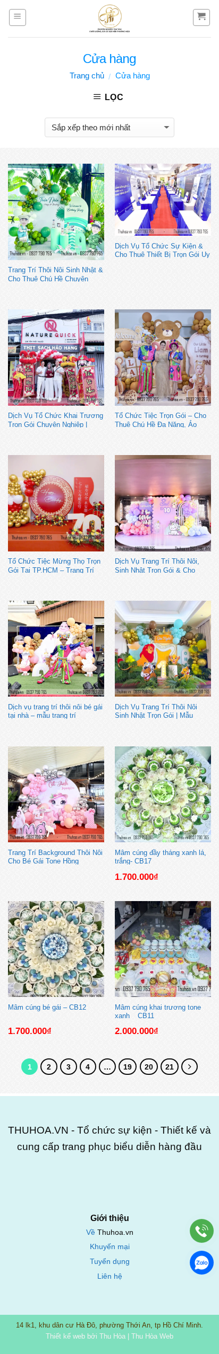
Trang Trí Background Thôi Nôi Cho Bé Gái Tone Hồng (55, 857)
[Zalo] (202, 1263)
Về (91, 1232)
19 (127, 1067)
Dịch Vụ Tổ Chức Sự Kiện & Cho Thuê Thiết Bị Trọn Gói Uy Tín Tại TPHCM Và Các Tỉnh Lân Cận (162, 250)
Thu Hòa (112, 1336)
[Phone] (202, 1231)
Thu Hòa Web (152, 1336)
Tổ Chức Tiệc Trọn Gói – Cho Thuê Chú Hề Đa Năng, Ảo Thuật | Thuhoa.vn (160, 419)
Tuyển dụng (110, 1262)
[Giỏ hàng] (201, 17)
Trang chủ (87, 75)
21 (169, 1067)
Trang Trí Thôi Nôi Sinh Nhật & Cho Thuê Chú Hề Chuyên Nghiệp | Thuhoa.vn (55, 274)
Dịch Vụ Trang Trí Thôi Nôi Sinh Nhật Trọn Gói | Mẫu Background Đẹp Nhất (156, 711)
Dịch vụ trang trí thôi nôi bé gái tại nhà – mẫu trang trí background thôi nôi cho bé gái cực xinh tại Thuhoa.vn (55, 711)
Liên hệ (109, 1276)
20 (149, 1067)
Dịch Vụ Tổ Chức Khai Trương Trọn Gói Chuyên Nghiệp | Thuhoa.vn (55, 419)
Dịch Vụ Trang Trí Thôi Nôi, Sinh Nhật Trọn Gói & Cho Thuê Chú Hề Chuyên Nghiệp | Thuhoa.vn (161, 565)
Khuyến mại (110, 1247)
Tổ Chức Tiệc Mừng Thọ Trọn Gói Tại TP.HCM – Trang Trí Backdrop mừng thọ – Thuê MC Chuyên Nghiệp (54, 565)
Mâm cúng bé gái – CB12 (47, 1007)
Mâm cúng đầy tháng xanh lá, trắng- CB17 (160, 857)
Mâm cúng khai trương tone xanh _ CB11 (158, 1011)
